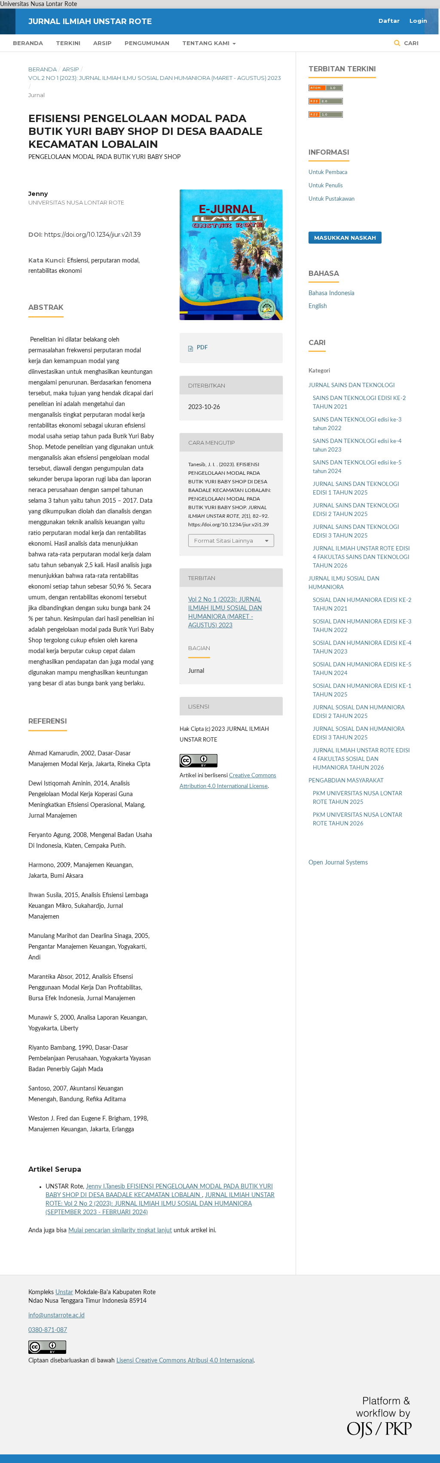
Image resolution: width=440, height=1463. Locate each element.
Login (418, 20)
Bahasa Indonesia (331, 293)
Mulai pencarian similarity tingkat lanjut (120, 1231)
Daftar (389, 20)
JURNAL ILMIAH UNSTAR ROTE (90, 21)
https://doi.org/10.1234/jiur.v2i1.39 (92, 234)
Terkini (68, 43)
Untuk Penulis (326, 186)
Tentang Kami (206, 43)
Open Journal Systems (338, 863)
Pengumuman (147, 43)
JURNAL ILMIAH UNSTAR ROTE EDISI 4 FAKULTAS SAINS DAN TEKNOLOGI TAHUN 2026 (361, 557)
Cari (410, 43)
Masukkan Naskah (345, 237)
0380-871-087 (47, 1330)
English (318, 306)
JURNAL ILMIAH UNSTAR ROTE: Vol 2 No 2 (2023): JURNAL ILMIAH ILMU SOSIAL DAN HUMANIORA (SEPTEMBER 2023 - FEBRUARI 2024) (160, 1204)
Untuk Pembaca (328, 172)
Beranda (28, 43)
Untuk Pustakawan (331, 199)
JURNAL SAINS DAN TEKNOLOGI (352, 385)
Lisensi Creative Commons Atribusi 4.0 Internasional (185, 1361)
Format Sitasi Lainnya (223, 540)
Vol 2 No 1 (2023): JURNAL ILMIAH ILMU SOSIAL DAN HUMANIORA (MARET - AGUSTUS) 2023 (154, 77)
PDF (202, 348)
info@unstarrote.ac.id (56, 1316)
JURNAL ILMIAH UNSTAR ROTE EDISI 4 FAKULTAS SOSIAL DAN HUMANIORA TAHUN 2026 (361, 759)
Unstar (64, 1292)
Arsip (102, 43)
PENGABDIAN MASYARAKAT (346, 781)
